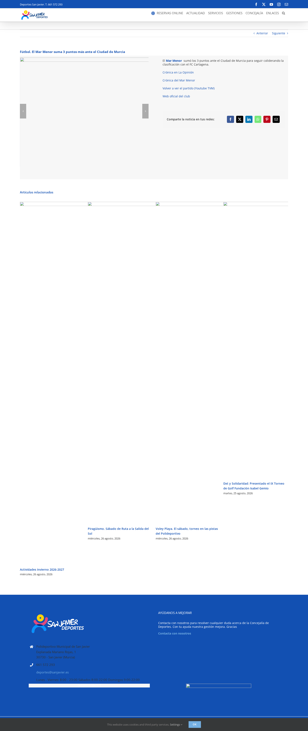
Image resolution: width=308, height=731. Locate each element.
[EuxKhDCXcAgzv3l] (127, 111)
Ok (195, 724)
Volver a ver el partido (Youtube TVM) (189, 88)
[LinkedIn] (249, 119)
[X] (239, 119)
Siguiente (278, 33)
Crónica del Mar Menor (179, 80)
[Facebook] (230, 119)
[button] (283, 13)
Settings (175, 724)
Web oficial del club (176, 96)
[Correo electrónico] (276, 119)
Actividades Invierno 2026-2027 (42, 569)
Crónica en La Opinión (178, 72)
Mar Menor (174, 61)
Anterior (262, 33)
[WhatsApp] (258, 119)
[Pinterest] (267, 119)
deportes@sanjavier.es (52, 672)
